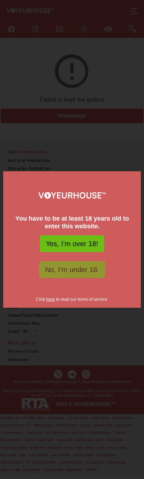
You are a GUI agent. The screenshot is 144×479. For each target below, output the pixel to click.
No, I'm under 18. (72, 269)
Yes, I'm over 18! (72, 244)
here (50, 299)
